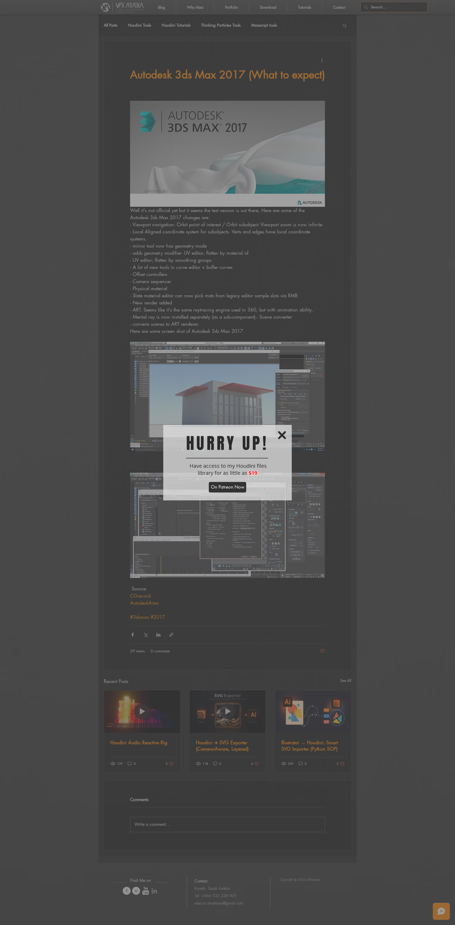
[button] (282, 435)
